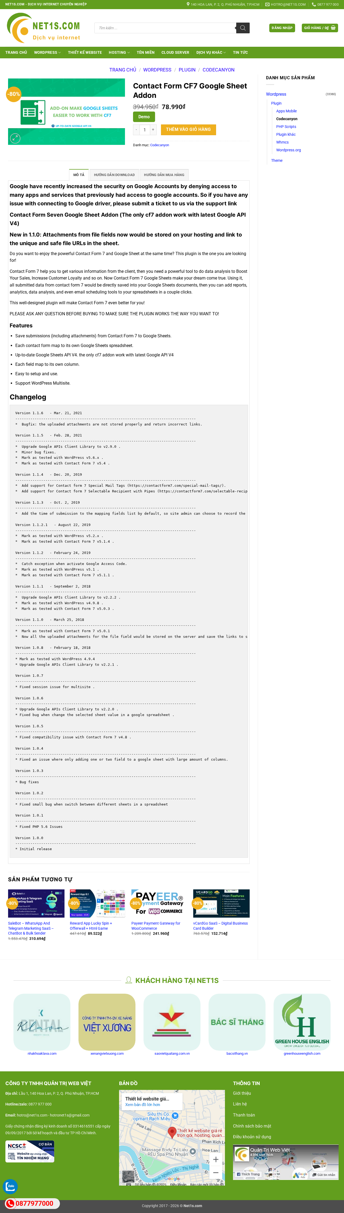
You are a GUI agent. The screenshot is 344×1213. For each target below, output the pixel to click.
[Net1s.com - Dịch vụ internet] (45, 28)
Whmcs (282, 142)
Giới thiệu (242, 1093)
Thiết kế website (85, 52)
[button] (282, 28)
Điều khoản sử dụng (252, 1136)
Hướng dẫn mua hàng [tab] (164, 175)
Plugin (187, 70)
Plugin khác (286, 134)
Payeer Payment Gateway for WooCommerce (155, 926)
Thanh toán (244, 1115)
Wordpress (157, 70)
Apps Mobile (286, 111)
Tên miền (146, 52)
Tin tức (240, 52)
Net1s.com (193, 1206)
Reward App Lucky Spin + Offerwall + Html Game (91, 926)
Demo (144, 116)
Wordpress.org (288, 150)
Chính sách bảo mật (252, 1126)
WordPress (46, 52)
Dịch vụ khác (209, 52)
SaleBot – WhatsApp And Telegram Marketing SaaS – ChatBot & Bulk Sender (31, 928)
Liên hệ (240, 1104)
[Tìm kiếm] (243, 28)
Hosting (117, 52)
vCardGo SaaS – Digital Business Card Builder (220, 926)
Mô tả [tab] (78, 175)
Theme (276, 160)
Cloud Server (175, 52)
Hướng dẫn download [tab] (114, 175)
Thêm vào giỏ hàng (188, 129)
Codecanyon (219, 70)
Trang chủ (16, 52)
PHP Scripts (286, 126)
